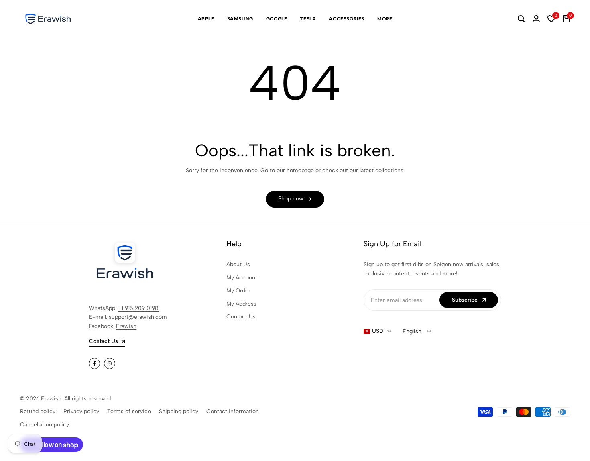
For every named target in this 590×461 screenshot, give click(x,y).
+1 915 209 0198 (138, 308)
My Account (241, 277)
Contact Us (241, 316)
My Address (241, 303)
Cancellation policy (44, 424)
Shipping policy (178, 411)
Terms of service (129, 411)
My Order (238, 290)
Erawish (126, 326)
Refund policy (37, 411)
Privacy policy (81, 411)
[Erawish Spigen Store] (48, 19)
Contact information (232, 411)
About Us (238, 264)
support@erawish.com (138, 317)
